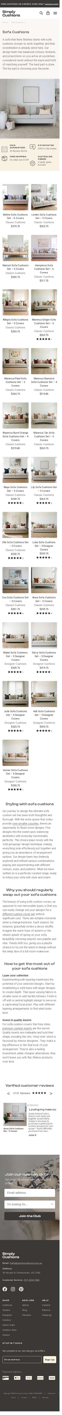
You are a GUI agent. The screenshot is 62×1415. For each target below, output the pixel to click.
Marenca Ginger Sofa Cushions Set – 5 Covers (44, 323)
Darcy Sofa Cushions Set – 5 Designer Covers (44, 656)
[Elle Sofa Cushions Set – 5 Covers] (15, 525)
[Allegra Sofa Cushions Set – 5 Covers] (15, 302)
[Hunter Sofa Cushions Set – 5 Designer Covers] (15, 753)
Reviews (26, 1315)
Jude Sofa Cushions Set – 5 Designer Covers (15, 715)
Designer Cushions (15, 663)
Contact (46, 1305)
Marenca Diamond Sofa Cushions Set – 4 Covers (44, 382)
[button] (47, 11)
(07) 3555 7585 (31, 1280)
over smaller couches (25, 823)
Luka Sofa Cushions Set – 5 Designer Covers (44, 546)
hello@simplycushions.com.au (26, 1263)
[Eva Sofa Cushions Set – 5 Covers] (15, 580)
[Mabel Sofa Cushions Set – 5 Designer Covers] (15, 635)
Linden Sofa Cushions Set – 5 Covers (44, 216)
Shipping (47, 1315)
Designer (7, 1315)
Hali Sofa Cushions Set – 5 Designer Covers (44, 715)
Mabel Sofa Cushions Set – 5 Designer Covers (15, 656)
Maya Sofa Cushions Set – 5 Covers (15, 489)
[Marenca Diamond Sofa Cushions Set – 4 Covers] (44, 361)
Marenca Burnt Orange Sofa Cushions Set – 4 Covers (15, 436)
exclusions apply (52, 4)
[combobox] (28, 1204)
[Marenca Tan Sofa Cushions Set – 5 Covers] (44, 415)
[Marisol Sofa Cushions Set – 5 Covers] (15, 248)
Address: (7, 1268)
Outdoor (6, 1320)
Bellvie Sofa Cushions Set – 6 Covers (15, 216)
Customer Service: (12, 1280)
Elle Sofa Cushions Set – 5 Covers (15, 544)
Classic (6, 1310)
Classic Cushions (15, 222)
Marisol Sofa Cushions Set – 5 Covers (15, 267)
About (25, 1305)
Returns (46, 1310)
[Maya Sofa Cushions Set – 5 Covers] (15, 470)
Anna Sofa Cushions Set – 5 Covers (44, 599)
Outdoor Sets (9, 1330)
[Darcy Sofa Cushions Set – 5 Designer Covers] (44, 635)
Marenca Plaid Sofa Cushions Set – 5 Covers (15, 382)
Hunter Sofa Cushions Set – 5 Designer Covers (15, 774)
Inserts (6, 1335)
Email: (5, 1263)
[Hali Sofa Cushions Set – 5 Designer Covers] (44, 694)
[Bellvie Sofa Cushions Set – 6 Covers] (15, 197)
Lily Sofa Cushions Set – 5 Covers (44, 489)
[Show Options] (52, 1204)
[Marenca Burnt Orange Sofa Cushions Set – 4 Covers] (15, 415)
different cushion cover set (18, 914)
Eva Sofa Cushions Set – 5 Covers (15, 599)
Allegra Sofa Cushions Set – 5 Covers (15, 321)
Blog (24, 1310)
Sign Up (50, 1359)
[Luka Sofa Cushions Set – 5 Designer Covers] (44, 525)
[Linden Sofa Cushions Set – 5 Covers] (44, 197)
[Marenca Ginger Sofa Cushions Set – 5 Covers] (44, 302)
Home (5, 22)
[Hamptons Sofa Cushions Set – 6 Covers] (44, 248)
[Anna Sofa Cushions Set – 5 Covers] (44, 580)
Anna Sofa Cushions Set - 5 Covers (13, 1130)
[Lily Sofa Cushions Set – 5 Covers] (44, 470)
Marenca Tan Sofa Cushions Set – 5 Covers (44, 436)
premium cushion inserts (17, 1028)
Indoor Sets (8, 1325)
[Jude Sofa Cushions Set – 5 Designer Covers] (15, 694)
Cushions (7, 1305)
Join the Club (30, 1216)
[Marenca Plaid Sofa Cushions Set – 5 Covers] (15, 361)
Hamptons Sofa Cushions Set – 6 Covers (44, 269)
